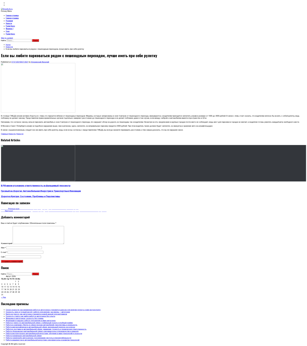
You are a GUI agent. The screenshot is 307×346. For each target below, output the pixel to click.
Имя (3, 248)
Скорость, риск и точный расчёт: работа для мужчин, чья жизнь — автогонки (38, 312)
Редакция (9, 20)
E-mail (4, 252)
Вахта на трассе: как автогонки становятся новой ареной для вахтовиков (36, 314)
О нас (8, 31)
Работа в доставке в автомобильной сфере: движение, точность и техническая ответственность (46, 329)
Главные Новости (8, 134)
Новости (9, 23)
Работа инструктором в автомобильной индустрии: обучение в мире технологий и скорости (44, 333)
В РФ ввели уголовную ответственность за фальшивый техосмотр (35, 185)
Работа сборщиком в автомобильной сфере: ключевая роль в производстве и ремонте (42, 331)
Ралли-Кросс (10, 26)
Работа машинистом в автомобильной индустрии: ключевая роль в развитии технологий (42, 340)
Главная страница (12, 15)
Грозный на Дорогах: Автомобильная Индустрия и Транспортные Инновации (41, 191)
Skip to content (7, 38)
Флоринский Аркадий (40, 62)
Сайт (3, 257)
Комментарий (6, 243)
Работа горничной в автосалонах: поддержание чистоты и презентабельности (38, 338)
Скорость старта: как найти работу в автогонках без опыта (30, 316)
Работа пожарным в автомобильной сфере (24, 336)
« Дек (3, 297)
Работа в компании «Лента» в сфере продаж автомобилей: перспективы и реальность (41, 325)
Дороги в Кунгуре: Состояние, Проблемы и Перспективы (30, 196)
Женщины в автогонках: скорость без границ (25, 318)
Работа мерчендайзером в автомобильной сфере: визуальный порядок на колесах (40, 327)
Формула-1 (9, 28)
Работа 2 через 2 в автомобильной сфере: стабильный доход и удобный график (39, 323)
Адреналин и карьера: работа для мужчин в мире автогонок (31, 321)
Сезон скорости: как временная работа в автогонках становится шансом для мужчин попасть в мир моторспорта (53, 310)
